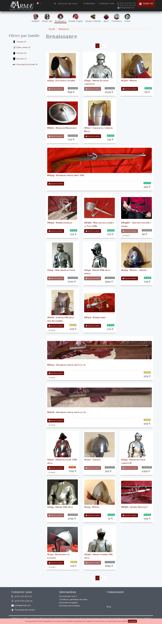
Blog (109, 607)
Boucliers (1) (21, 59)
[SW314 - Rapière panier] (99, 302)
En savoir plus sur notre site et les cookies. (109, 621)
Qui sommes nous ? (68, 596)
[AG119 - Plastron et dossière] (62, 69)
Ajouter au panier (56, 89)
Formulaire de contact (25, 610)
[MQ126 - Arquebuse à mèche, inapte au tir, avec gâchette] (99, 397)
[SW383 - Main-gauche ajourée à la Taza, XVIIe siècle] (99, 208)
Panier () (147, 4)
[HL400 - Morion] (136, 66)
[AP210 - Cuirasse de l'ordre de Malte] (99, 116)
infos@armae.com (127, 8)
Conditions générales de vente (73, 599)
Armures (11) (21, 53)
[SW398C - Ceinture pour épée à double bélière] (136, 208)
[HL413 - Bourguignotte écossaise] (62, 543)
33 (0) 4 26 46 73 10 (128, 3)
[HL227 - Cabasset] (99, 447)
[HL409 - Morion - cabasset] (136, 257)
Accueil (52, 29)
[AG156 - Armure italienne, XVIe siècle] (99, 551)
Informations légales (68, 603)
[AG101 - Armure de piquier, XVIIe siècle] (62, 449)
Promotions (89, 4)
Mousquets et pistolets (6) (27, 64)
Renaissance (63, 29)
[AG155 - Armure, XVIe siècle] (62, 503)
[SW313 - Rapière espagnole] (62, 208)
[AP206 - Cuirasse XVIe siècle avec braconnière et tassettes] (62, 305)
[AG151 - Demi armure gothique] (62, 261)
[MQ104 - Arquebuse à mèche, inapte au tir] (99, 350)
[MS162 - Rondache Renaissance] (62, 113)
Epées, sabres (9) (23, 47)
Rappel (126, 235)
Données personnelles (69, 606)
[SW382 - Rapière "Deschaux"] (136, 492)
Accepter (132, 621)
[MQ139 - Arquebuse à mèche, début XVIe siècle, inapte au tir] (99, 161)
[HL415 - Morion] (99, 493)
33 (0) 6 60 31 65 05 (128, 5)
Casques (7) (21, 42)
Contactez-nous (106, 4)
